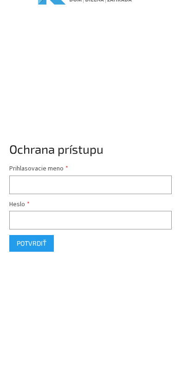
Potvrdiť (31, 243)
